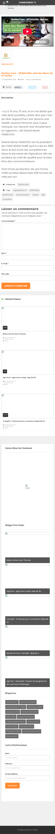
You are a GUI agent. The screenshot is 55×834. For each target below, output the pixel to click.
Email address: (11, 774)
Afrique (12, 702)
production (7, 199)
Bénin (11, 716)
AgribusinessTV (7, 64)
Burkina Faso (23, 184)
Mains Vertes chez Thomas (14, 334)
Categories (10, 184)
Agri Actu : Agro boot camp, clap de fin (19, 377)
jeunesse (26, 726)
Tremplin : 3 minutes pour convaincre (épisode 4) (24, 421)
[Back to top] (46, 828)
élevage (12, 736)
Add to (8, 87)
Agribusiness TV (20, 190)
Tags (8, 190)
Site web (5, 274)
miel (43, 195)
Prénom (8, 763)
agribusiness (27, 702)
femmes (33, 721)
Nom (4, 253)
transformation (31, 731)
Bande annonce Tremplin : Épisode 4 (23, 653)
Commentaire (8, 221)
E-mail (5, 263)
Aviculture (13, 712)
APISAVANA (34, 190)
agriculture (35, 707)
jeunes (35, 195)
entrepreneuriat (22, 195)
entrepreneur (26, 716)
